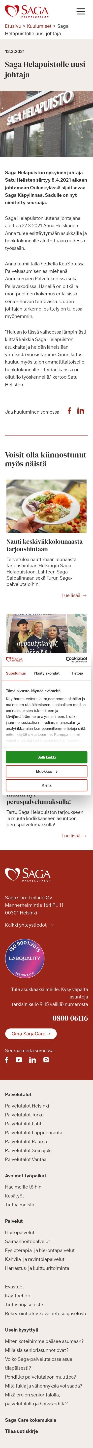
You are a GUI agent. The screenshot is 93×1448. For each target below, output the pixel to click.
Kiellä (46, 785)
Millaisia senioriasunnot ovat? (37, 1350)
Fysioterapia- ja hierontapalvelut (40, 1250)
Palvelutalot (18, 1094)
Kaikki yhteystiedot (26, 925)
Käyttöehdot (18, 1296)
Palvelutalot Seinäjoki (28, 1150)
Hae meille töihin (23, 1187)
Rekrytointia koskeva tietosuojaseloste (46, 1313)
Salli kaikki (46, 757)
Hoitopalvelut (19, 1232)
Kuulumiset (39, 26)
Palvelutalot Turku (24, 1115)
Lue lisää (71, 595)
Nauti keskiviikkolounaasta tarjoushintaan (44, 545)
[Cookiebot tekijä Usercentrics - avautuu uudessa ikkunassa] (66, 659)
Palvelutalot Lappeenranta (33, 1133)
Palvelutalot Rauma (26, 1141)
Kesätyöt (14, 1196)
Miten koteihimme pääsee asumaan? (44, 1341)
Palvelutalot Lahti (24, 1124)
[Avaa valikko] (80, 11)
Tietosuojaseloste (24, 1304)
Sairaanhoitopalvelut (27, 1241)
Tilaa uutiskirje (21, 1431)
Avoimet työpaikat (25, 1176)
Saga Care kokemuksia (30, 1420)
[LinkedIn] (81, 412)
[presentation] (46, 506)
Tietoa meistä (19, 1205)
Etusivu (13, 26)
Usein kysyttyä (21, 1330)
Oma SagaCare (28, 1034)
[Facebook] (69, 412)
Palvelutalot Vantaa (25, 1159)
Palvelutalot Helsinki (27, 1106)
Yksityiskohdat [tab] (46, 673)
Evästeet (14, 1287)
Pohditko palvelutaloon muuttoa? (40, 1377)
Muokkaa (44, 771)
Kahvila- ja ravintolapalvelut (34, 1259)
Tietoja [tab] (77, 673)
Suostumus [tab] (16, 673)
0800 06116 (70, 1018)
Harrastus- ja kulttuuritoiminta (37, 1268)
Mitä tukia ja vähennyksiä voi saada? (43, 1386)
